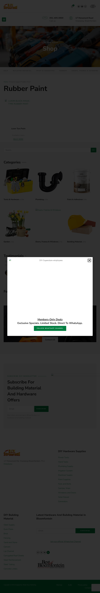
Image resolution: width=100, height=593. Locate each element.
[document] (50, 296)
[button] (89, 260)
